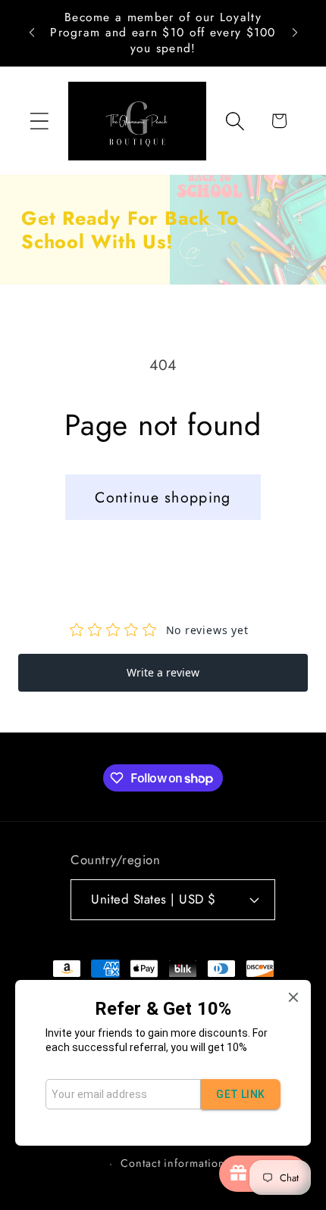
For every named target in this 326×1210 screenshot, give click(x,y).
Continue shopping (162, 497)
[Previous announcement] (32, 32)
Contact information (172, 1163)
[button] (39, 120)
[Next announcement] (295, 32)
